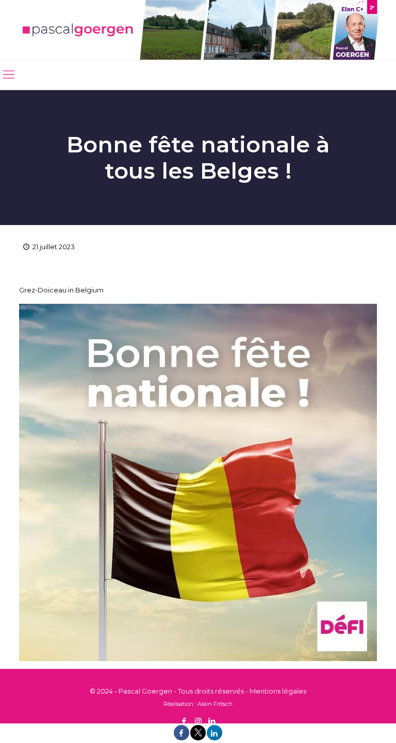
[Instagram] (198, 721)
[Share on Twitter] (198, 737)
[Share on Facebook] (181, 737)
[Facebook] (184, 721)
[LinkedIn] (212, 721)
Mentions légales (278, 691)
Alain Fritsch (215, 703)
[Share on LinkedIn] (214, 737)
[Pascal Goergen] (198, 30)
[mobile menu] (9, 74)
